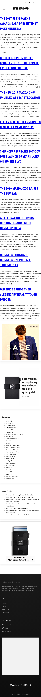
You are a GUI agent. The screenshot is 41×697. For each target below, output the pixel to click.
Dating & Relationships (13, 434)
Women (8, 478)
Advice (8, 423)
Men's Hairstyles (11, 450)
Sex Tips (8, 461)
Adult (7, 421)
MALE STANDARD (21, 8)
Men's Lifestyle (10, 452)
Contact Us (5, 612)
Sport (7, 467)
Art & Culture (10, 425)
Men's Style (9, 454)
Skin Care (9, 465)
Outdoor (8, 458)
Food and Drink (11, 439)
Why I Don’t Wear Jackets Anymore (17, 508)
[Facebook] (25, 3)
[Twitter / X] (29, 3)
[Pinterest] (37, 3)
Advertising (5, 609)
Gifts (7, 443)
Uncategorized (10, 476)
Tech (7, 472)
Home (4, 603)
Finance (8, 436)
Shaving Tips (10, 463)
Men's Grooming (11, 447)
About (4, 606)
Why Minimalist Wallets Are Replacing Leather (21, 515)
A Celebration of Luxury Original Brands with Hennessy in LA (17, 223)
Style (7, 470)
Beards (8, 430)
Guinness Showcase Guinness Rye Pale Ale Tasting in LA (15, 260)
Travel (8, 474)
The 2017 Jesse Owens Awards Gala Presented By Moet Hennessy (19, 24)
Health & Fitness (11, 445)
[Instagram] (33, 3)
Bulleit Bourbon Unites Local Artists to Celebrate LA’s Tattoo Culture (19, 63)
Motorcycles (9, 456)
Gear (7, 441)
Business (8, 432)
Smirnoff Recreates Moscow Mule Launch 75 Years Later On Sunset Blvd (20, 156)
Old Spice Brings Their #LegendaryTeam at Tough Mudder (18, 294)
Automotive (9, 428)
